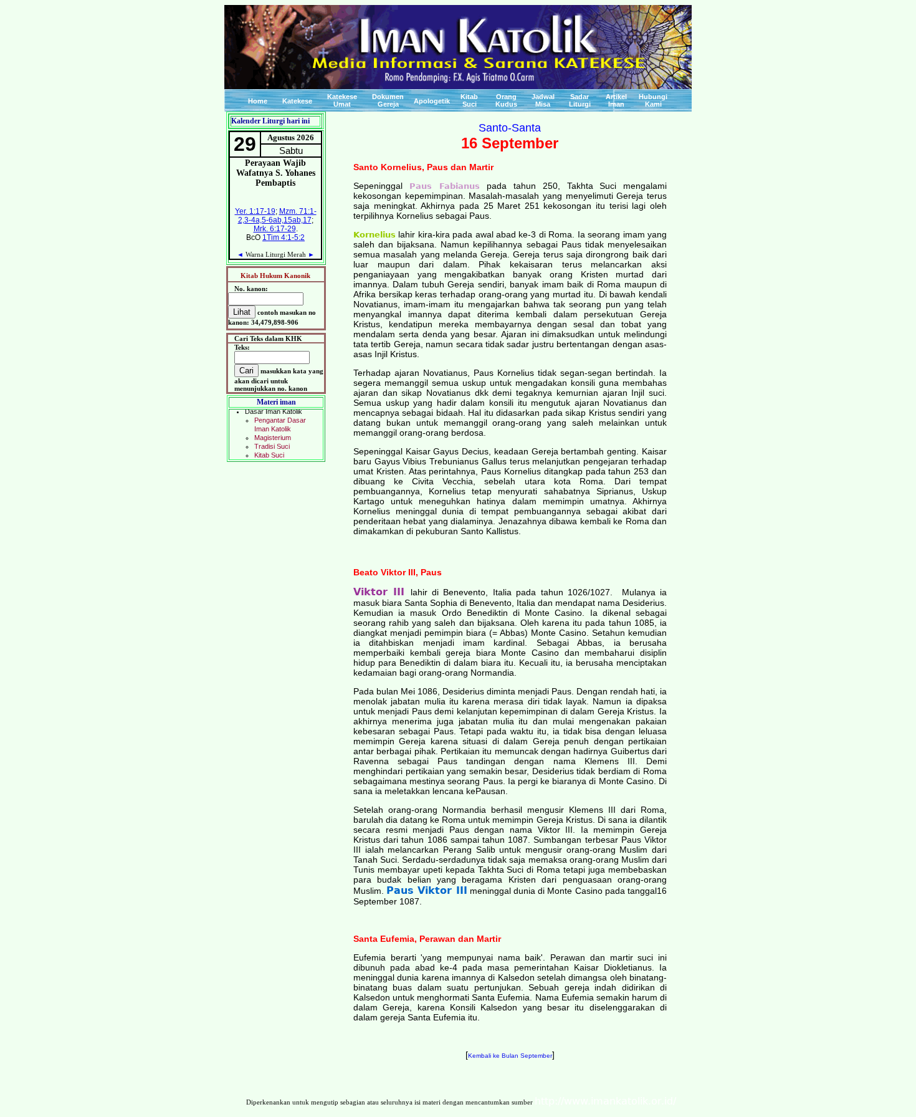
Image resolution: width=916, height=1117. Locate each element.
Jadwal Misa (543, 100)
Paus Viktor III (426, 890)
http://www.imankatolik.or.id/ (605, 1101)
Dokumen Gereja (388, 100)
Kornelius (374, 234)
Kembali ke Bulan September (510, 1055)
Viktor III (382, 592)
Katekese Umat (342, 100)
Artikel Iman (616, 100)
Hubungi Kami (653, 100)
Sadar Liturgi (580, 100)
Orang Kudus (506, 100)
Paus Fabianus (448, 186)
